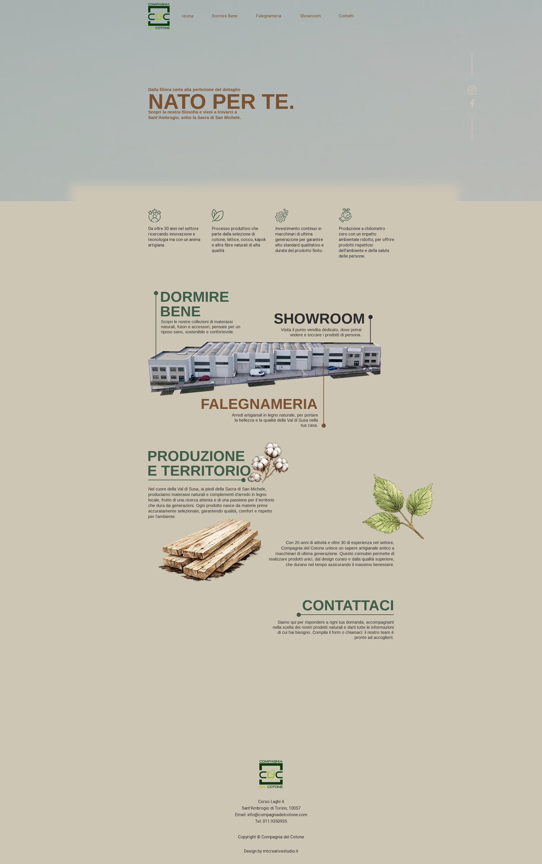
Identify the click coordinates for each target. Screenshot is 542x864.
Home (188, 16)
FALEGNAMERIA (259, 404)
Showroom (310, 15)
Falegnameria (268, 15)
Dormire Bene (225, 15)
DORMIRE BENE (194, 304)
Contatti (346, 15)
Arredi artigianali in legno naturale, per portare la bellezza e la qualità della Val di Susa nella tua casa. (275, 420)
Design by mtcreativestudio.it (271, 851)
